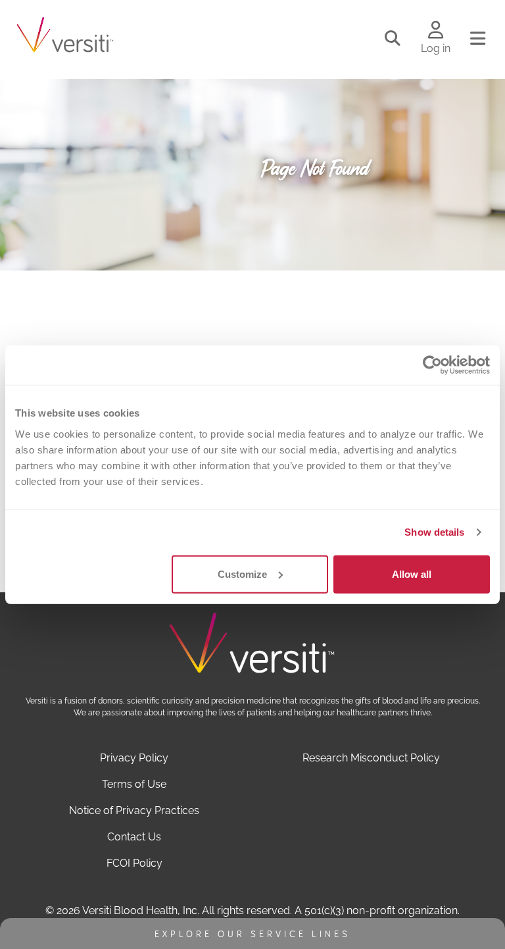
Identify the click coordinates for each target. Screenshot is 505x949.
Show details (434, 532)
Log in (435, 48)
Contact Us (134, 837)
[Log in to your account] (435, 31)
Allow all (411, 573)
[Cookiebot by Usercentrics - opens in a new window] (432, 365)
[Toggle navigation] (477, 39)
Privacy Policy (134, 758)
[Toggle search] (392, 39)
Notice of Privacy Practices (134, 810)
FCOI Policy (134, 863)
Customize (242, 573)
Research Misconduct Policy (371, 758)
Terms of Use (134, 784)
